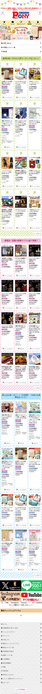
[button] (2, 13)
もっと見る (36, 233)
